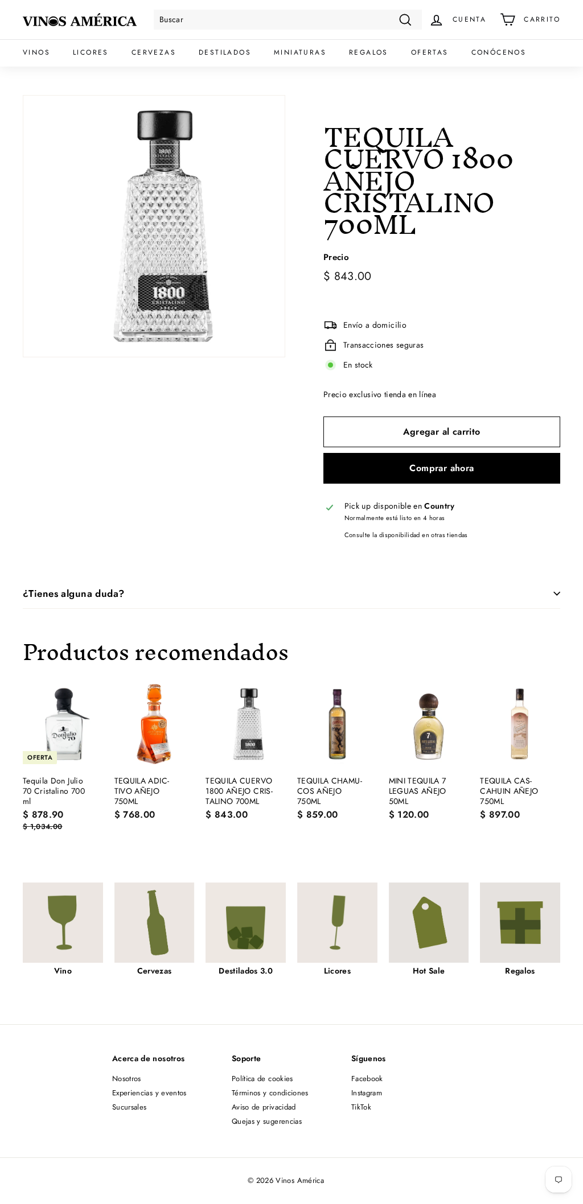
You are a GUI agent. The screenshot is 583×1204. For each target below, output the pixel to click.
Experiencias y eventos (149, 1092)
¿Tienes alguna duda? (74, 593)
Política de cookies (262, 1078)
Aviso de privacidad (264, 1107)
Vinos (36, 52)
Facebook (367, 1078)
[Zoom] (154, 226)
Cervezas (154, 52)
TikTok (361, 1107)
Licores (91, 52)
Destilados (225, 52)
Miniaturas (300, 52)
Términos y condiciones (270, 1092)
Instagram (366, 1092)
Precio (336, 257)
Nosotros (126, 1078)
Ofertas (430, 52)
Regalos (368, 52)
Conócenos (499, 52)
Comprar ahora (441, 468)
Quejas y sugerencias (267, 1121)
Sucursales (129, 1107)
